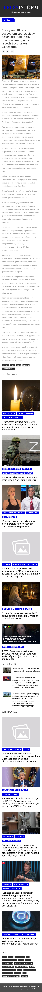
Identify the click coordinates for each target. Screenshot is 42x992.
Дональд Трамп (10, 794)
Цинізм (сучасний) (11, 888)
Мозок (18, 749)
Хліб (21, 609)
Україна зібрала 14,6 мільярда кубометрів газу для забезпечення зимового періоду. (20, 941)
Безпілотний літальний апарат (23, 963)
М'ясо (28, 609)
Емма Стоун (32, 513)
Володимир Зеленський (9, 960)
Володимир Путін (21, 564)
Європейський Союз (9, 368)
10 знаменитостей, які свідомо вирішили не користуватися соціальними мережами (19, 524)
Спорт (6, 647)
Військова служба (11, 841)
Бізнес (15, 934)
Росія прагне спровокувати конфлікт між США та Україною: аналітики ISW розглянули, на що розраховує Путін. (21, 572)
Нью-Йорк (5, 365)
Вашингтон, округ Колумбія (11, 976)
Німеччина (24, 976)
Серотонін (7, 749)
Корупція (7, 884)
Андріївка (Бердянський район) (17, 473)
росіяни (26, 469)
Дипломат (26, 365)
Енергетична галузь (12, 418)
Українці (21, 960)
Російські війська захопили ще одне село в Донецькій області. (19, 478)
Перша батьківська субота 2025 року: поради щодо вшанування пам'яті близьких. (20, 616)
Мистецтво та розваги (13, 513)
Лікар (26, 749)
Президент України (8, 966)
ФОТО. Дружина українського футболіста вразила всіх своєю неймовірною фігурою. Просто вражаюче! (19, 655)
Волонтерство (21, 884)
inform (21, 7)
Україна (18, 365)
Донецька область (11, 469)
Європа (28, 960)
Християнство (10, 609)
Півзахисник (17, 647)
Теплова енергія (25, 413)
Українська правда (29, 969)
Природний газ (28, 934)
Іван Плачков (9, 413)
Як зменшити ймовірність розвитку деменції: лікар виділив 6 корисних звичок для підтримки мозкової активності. (21, 757)
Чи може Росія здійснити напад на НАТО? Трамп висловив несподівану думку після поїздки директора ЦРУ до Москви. (21, 802)
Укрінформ (8, 837)
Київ (27, 956)
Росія (12, 365)
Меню (8, 20)
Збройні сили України (9, 969)
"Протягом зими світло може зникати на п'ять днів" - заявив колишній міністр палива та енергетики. (19, 425)
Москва (19, 969)
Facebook (20, 837)
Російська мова (7, 973)
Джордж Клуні (9, 517)
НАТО (24, 973)
